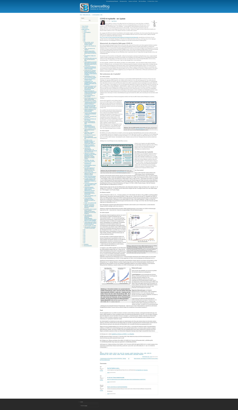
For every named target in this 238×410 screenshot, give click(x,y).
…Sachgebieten (86, 244)
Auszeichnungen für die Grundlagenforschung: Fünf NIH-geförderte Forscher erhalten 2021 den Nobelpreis (90, 83)
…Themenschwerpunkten (87, 245)
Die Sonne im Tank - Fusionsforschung (88, 163)
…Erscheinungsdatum (96, 14)
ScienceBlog (100, 5)
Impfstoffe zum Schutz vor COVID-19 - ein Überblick (123, 334)
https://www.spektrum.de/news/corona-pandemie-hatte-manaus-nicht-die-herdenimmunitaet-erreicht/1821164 (126, 379)
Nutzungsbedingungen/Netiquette (112, 1)
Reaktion (118, 354)
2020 (84, 229)
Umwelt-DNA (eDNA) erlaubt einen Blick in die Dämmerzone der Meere (90, 59)
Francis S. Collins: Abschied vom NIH (90, 46)
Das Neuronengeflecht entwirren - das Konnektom (90, 166)
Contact (81, 401)
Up (128, 358)
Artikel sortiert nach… (87, 14)
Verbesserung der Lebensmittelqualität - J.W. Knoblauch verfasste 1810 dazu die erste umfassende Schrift (90, 150)
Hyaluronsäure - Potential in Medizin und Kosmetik (89, 133)
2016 (84, 235)
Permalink (101, 370)
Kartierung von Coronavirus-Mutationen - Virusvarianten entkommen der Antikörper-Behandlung (89, 206)
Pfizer (107, 354)
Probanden (114, 354)
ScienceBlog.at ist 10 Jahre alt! (89, 135)
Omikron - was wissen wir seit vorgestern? (89, 49)
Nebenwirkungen (103, 354)
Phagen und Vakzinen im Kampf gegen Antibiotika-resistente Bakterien (90, 130)
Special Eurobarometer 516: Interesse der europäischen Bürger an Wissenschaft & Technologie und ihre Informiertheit (90, 92)
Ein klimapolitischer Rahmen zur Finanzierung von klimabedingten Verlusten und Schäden (90, 67)
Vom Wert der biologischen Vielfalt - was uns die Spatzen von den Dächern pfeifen (90, 184)
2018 (84, 232)
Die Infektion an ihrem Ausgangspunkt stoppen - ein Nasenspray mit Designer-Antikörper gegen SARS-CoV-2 (89, 141)
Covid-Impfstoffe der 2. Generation (141, 370)
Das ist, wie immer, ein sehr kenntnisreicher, (117, 387)
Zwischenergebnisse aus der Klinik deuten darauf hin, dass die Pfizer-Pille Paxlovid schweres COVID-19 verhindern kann (90, 63)
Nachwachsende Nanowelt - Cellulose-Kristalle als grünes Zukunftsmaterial (89, 193)
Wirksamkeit (141, 354)
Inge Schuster (114, 21)
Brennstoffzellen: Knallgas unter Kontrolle (90, 56)
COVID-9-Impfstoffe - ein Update (90, 225)
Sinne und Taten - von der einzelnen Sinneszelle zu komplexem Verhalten (89, 43)
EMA (121, 353)
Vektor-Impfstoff (135, 354)
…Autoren (84, 30)
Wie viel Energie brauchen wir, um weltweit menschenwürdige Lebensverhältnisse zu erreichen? (90, 99)
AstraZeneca (102, 353)
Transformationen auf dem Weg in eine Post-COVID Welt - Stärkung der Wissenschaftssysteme (90, 223)
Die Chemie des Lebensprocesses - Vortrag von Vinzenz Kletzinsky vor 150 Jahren (90, 114)
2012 (84, 241)
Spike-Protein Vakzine (129, 354)
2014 (84, 238)
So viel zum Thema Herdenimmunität (115, 377)
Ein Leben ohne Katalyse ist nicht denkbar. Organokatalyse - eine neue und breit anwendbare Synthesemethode (90, 87)
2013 (84, 239)
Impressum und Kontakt (132, 1)
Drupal (86, 405)
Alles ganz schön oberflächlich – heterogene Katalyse (90, 79)
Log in (151, 356)
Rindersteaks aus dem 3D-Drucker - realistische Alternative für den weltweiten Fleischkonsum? (90, 103)
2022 (84, 39)
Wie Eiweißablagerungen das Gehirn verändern (89, 96)
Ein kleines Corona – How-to (153, 1)
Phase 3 (110, 354)
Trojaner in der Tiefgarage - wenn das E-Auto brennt (90, 196)
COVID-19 (115, 353)
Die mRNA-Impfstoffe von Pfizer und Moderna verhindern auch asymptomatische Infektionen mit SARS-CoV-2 (90, 180)
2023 (84, 37)
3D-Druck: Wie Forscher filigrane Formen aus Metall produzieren (90, 177)
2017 (84, 234)
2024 (84, 36)
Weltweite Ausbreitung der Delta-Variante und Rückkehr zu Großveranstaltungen (90, 110)
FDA (123, 353)
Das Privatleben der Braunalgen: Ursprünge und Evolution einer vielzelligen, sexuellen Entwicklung (90, 106)
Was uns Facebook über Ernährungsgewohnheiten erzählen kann (90, 137)
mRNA (145, 353)
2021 (101, 14)
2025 (84, 35)
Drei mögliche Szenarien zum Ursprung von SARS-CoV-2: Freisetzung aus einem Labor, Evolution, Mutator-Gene (89, 169)
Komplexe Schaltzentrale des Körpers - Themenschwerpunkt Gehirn (89, 122)
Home (81, 14)
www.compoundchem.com (140, 128)
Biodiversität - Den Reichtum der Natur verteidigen (90, 119)
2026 (84, 33)
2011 (84, 242)
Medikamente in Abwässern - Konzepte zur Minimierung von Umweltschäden (89, 146)
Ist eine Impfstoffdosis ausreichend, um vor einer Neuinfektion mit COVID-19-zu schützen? (89, 200)
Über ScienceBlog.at (142, 1)
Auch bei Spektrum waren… (113, 368)
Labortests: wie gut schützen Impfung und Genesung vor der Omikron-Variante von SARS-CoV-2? (90, 52)
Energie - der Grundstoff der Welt (90, 202)
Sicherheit (122, 354)
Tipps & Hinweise (85, 26)
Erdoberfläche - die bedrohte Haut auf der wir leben (90, 117)
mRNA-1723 (149, 353)
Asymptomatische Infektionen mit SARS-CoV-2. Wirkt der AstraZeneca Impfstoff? (90, 173)
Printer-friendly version (145, 356)
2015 (84, 236)
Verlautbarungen (85, 27)
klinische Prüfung (137, 353)
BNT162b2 (107, 353)
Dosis (118, 353)
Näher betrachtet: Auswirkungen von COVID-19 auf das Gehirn (146, 358)
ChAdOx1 (111, 353)
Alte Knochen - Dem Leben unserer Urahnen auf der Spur (89, 161)
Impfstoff (131, 353)
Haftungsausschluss (123, 1)
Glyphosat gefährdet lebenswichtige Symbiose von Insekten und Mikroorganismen (89, 126)
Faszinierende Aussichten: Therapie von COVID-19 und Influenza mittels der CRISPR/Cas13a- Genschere (89, 189)
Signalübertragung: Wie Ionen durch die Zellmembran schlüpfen (90, 77)
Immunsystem (127, 353)
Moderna (141, 353)
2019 (84, 231)
